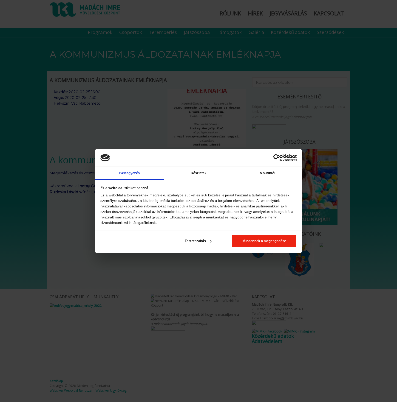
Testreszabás (195, 241)
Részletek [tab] (199, 173)
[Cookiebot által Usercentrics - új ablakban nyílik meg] (277, 157)
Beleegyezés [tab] (129, 173)
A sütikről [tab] (267, 173)
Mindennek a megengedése (264, 241)
